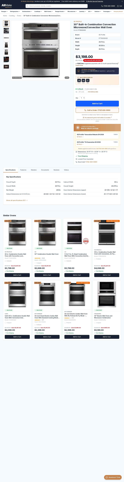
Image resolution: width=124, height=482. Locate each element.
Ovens (19, 16)
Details (79, 136)
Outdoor (96, 11)
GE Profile (78, 21)
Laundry (81, 11)
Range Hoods (59, 11)
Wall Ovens (47, 11)
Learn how (79, 65)
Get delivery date (93, 92)
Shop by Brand (118, 11)
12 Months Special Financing (94, 1)
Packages (106, 11)
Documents (45, 170)
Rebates (34, 170)
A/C (89, 11)
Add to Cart (97, 104)
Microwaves (71, 11)
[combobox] (57, 6)
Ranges (3, 11)
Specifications (11, 170)
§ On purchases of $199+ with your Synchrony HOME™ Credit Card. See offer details (97, 120)
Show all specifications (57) (16, 200)
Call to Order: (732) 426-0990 (98, 110)
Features (23, 170)
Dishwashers (26, 11)
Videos (66, 170)
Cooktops (37, 11)
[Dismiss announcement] (122, 1)
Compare (9, 261)
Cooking (12, 16)
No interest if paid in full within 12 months (98, 117)
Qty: (77, 98)
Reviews (56, 170)
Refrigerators (14, 11)
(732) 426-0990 (91, 162)
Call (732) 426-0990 (102, 148)
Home (5, 16)
